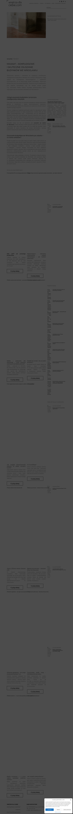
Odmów (58, 809)
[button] (70, 799)
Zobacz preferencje (67, 809)
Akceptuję (49, 809)
